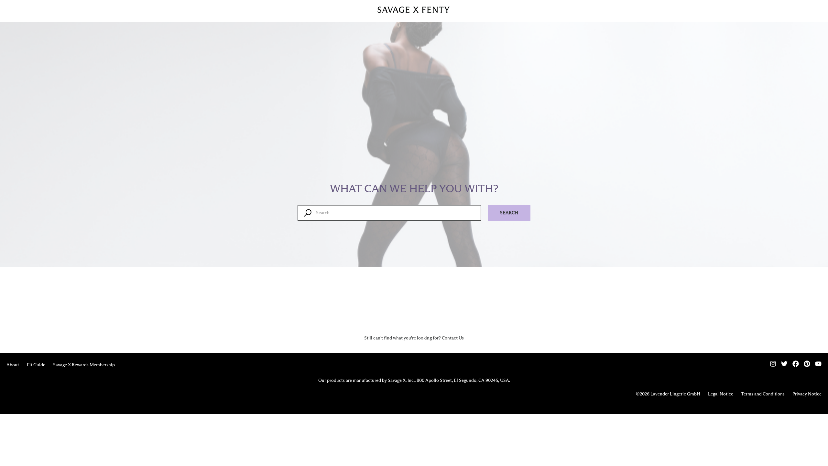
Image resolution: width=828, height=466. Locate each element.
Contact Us (453, 338)
